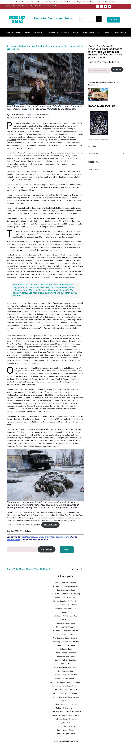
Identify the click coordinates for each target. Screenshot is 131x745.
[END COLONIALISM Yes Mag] (98, 90)
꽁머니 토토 (65, 723)
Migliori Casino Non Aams (64, 2)
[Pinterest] (101, 6)
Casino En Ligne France (65, 645)
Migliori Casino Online (86, 2)
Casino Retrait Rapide (65, 730)
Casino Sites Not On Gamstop (65, 586)
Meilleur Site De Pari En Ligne (65, 693)
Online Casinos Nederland (65, 653)
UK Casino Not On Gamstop (65, 616)
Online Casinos (65, 649)
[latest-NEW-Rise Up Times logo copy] (16, 14)
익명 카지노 (65, 701)
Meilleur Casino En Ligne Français (65, 697)
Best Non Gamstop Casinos (65, 667)
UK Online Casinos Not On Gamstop (65, 594)
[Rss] (109, 6)
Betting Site (65, 664)
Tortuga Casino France (65, 726)
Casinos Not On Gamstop (41, 2)
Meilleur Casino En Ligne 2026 (65, 704)
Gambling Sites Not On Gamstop (65, 642)
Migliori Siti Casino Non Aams (66, 689)
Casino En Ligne (22, 2)
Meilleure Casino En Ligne (65, 719)
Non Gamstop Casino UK (65, 678)
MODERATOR (17, 117)
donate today (13, 539)
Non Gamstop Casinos (106, 2)
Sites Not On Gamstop (65, 627)
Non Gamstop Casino (65, 634)
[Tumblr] (105, 6)
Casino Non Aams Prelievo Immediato (65, 712)
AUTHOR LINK (50, 525)
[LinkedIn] (77, 569)
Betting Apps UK (65, 612)
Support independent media (54, 537)
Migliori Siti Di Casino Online (65, 597)
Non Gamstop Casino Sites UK (65, 638)
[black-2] (98, 110)
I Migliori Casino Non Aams (65, 605)
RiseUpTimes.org (30, 537)
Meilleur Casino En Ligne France (65, 715)
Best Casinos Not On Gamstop (65, 601)
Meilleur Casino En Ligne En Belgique (65, 682)
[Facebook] (97, 6)
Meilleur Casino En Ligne (65, 708)
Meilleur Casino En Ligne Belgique (65, 686)
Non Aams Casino (65, 671)
